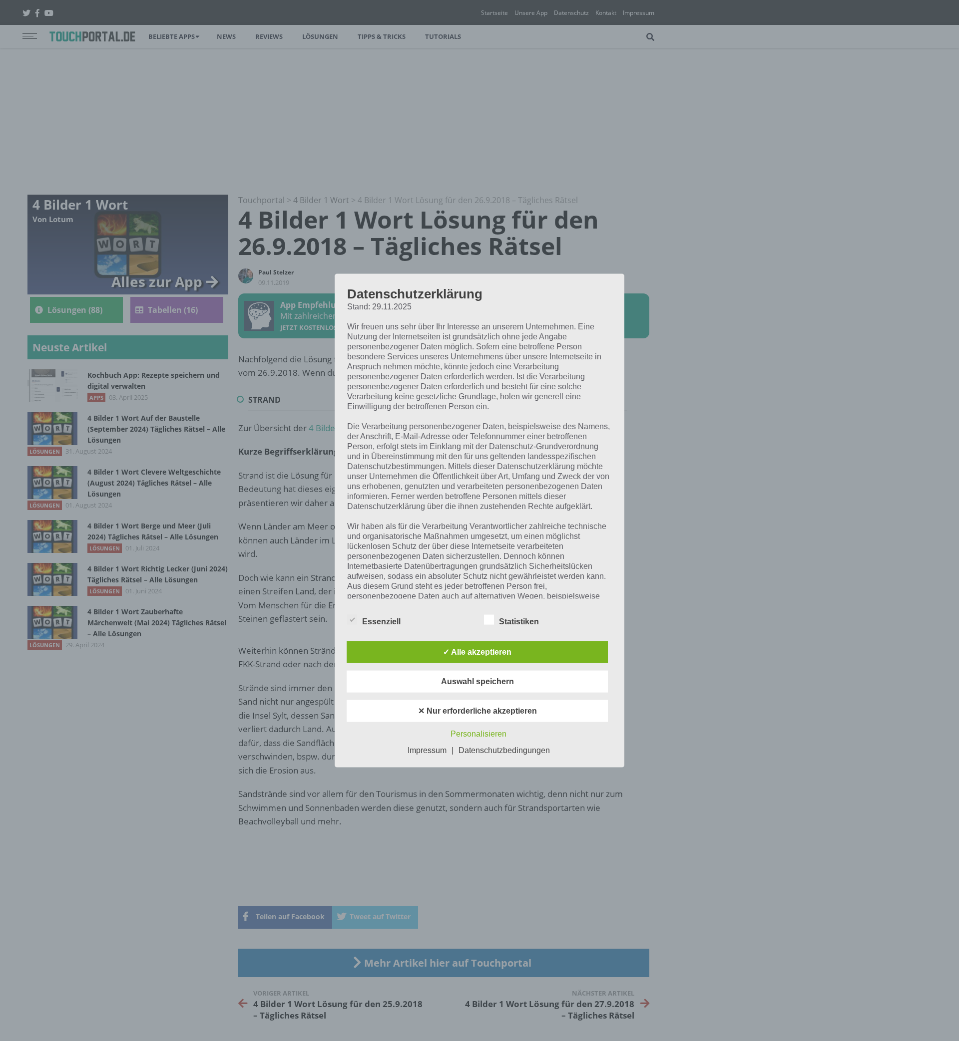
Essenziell (381, 621)
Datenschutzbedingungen (504, 750)
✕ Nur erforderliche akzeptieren (477, 710)
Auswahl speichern (477, 681)
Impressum (427, 750)
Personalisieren (478, 733)
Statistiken (519, 621)
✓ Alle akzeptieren (477, 651)
